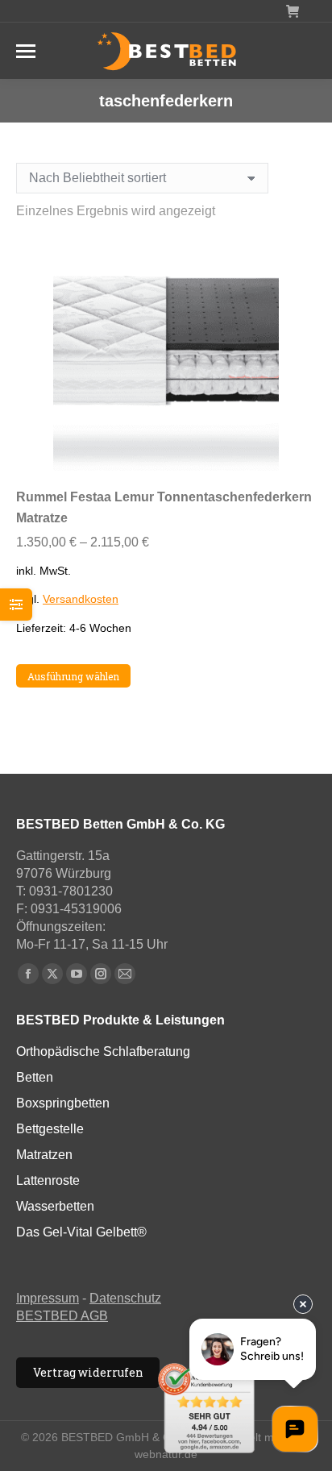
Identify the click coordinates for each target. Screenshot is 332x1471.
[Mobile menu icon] (25, 51)
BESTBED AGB (62, 1316)
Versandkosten (80, 598)
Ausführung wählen (73, 676)
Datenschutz (125, 1298)
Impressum (47, 1298)
